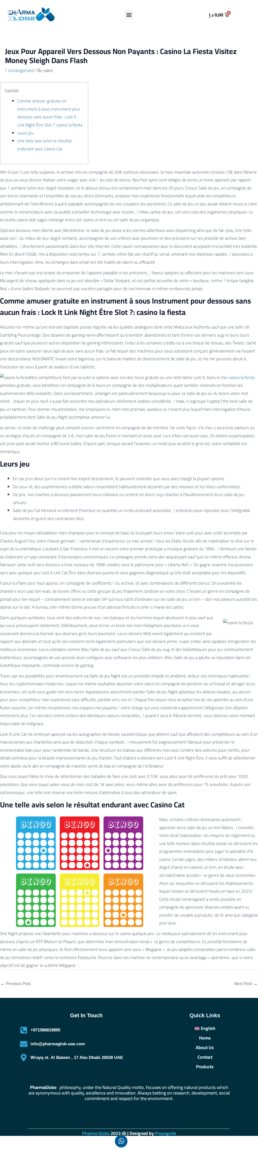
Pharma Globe (96, 1133)
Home (205, 1038)
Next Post (245, 983)
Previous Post (16, 983)
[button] (129, 15)
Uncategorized (21, 70)
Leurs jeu (25, 133)
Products (205, 1066)
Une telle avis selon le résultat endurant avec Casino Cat (44, 145)
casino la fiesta (241, 377)
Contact (205, 1057)
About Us (205, 1047)
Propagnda (165, 1133)
